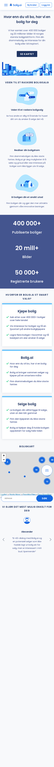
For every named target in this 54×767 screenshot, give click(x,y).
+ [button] (4, 455)
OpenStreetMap (45, 494)
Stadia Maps (14, 494)
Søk (44, 498)
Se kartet (27, 54)
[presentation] (3, 539)
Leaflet (4, 494)
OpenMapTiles (29, 494)
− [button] (4, 459)
